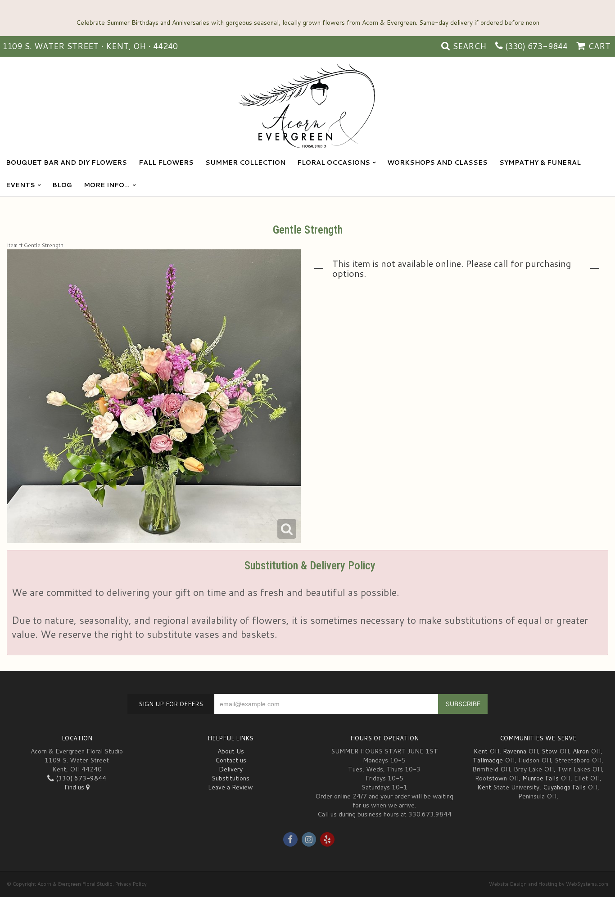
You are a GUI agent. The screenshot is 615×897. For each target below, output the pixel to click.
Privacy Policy (131, 884)
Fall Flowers (166, 162)
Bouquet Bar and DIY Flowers (66, 162)
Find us (75, 787)
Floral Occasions (333, 162)
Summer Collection (245, 162)
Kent (481, 751)
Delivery (231, 769)
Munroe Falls (540, 778)
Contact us (230, 760)
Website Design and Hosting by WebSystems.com (548, 884)
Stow (549, 751)
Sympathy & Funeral (540, 162)
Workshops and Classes (437, 162)
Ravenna (514, 751)
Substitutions (230, 778)
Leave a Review (230, 787)
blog (62, 184)
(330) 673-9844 (536, 46)
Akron (581, 751)
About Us (230, 751)
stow (496, 778)
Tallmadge (488, 760)
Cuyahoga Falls (564, 787)
